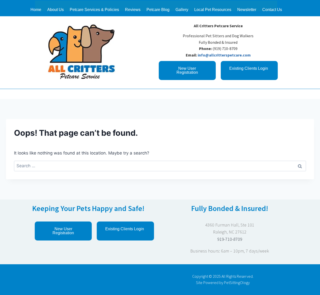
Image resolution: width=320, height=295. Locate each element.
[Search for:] (160, 165)
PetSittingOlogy (237, 282)
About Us (55, 10)
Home (35, 10)
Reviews (132, 10)
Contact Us (272, 10)
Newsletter (246, 10)
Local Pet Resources (212, 10)
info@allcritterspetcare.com (224, 55)
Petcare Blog (158, 10)
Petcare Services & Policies (94, 10)
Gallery (182, 10)
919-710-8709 (229, 239)
